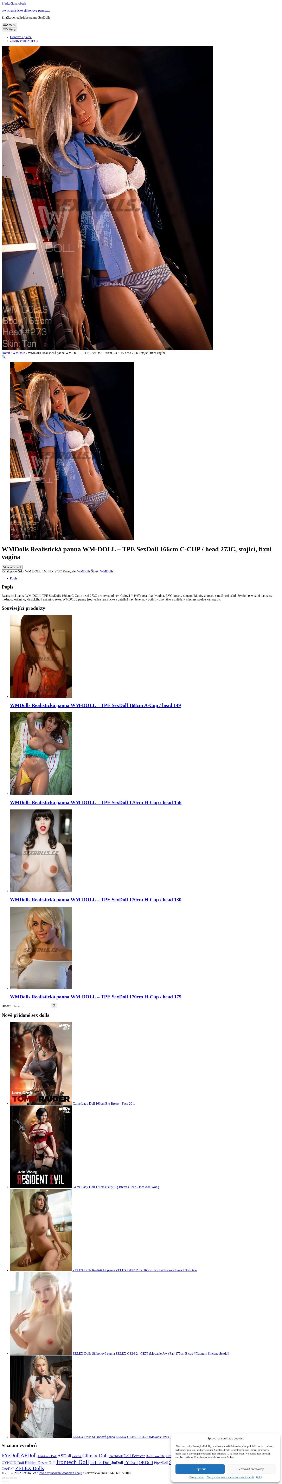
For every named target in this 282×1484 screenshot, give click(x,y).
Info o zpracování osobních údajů (60, 1473)
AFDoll (28, 1455)
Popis (13, 578)
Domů (6, 353)
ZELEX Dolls (29, 1468)
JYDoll (131, 1462)
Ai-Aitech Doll (47, 1456)
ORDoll (146, 1462)
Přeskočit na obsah (14, 3)
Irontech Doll (72, 1462)
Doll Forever (134, 1455)
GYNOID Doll (13, 1463)
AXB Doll (77, 1456)
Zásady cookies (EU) (24, 40)
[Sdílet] (7, 1477)
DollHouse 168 (155, 1456)
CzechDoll (116, 1456)
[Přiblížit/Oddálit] (15, 1477)
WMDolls (18, 353)
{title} (259, 1477)
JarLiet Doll (100, 1462)
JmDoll (117, 1462)
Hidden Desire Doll (40, 1462)
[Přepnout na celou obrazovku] (11, 1477)
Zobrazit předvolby (251, 1469)
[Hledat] (54, 1006)
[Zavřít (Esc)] (3, 1477)
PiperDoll (161, 1463)
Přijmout (200, 1469)
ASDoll (64, 1455)
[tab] (145, 578)
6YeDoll (11, 1455)
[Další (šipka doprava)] (7, 1481)
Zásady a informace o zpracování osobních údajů (230, 1477)
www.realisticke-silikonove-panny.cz (26, 10)
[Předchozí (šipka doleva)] (3, 1481)
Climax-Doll (95, 1455)
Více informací (12, 567)
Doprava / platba (21, 37)
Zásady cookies (196, 1477)
